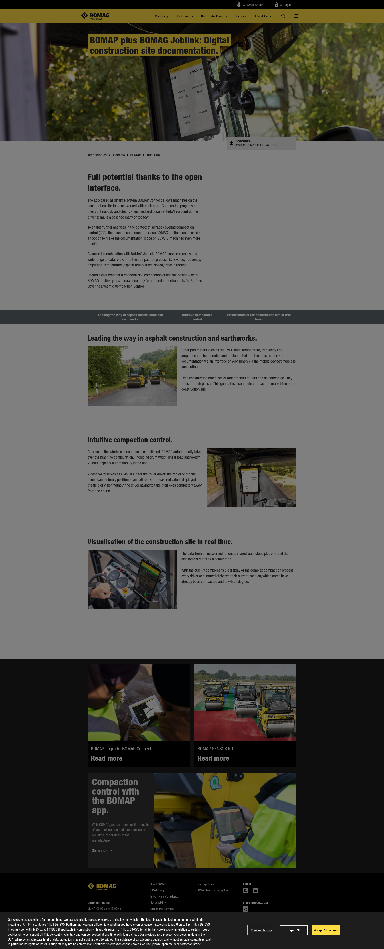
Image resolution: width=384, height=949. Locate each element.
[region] (192, 930)
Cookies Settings (261, 930)
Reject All (294, 930)
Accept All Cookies (326, 930)
